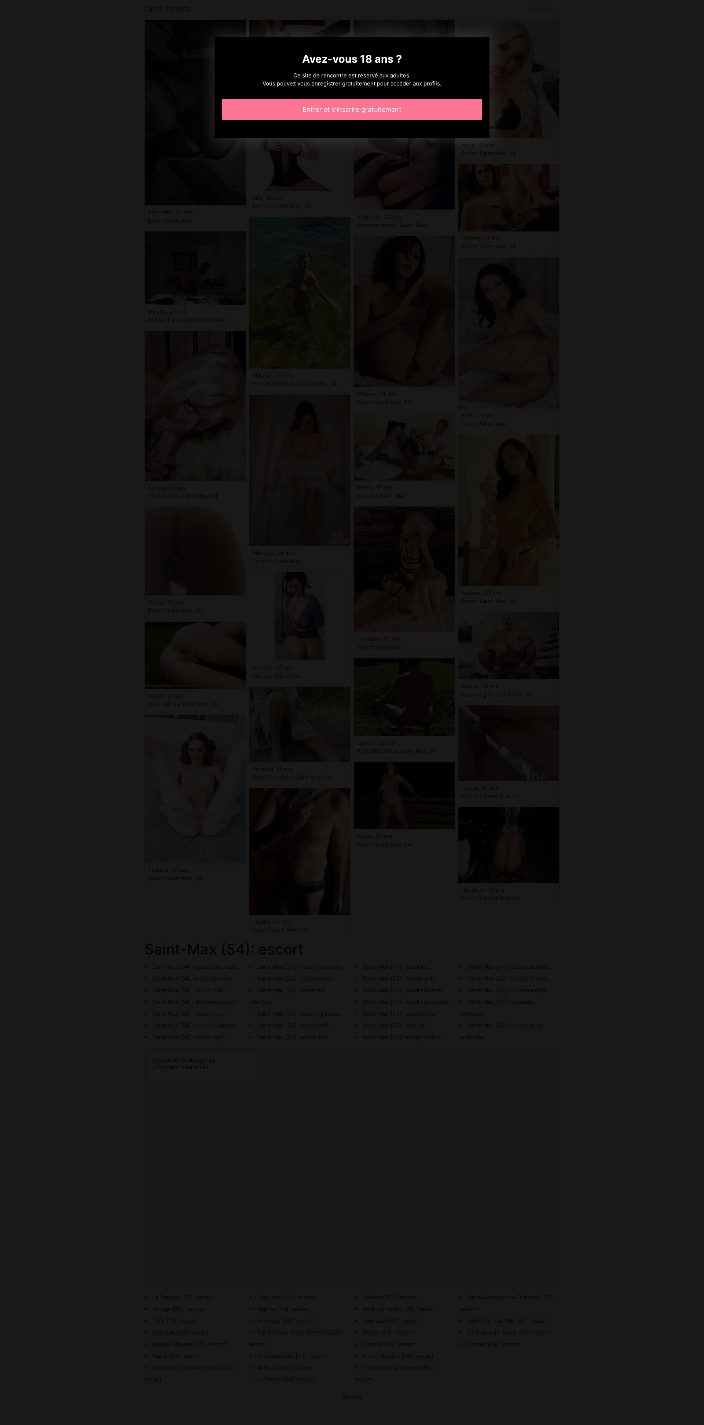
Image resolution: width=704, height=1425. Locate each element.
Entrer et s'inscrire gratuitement (352, 109)
